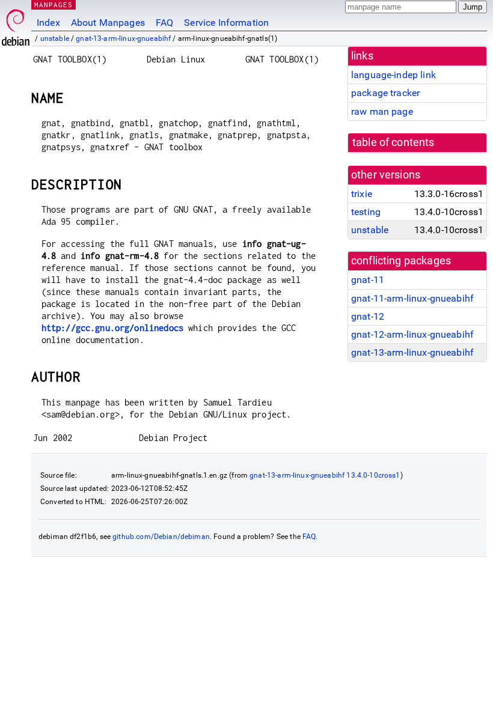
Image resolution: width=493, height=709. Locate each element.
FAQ (164, 22)
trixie (361, 193)
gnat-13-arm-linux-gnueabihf (123, 38)
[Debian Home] (16, 24)
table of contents (393, 142)
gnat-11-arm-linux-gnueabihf (412, 298)
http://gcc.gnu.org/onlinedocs (112, 328)
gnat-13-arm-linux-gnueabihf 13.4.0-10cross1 (325, 475)
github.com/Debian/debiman (161, 536)
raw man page (382, 111)
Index (48, 22)
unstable (54, 38)
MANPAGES (53, 4)
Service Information (226, 22)
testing (366, 212)
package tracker (385, 93)
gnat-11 (367, 279)
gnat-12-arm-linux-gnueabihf (412, 334)
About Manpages (108, 22)
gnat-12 (367, 316)
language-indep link (393, 75)
